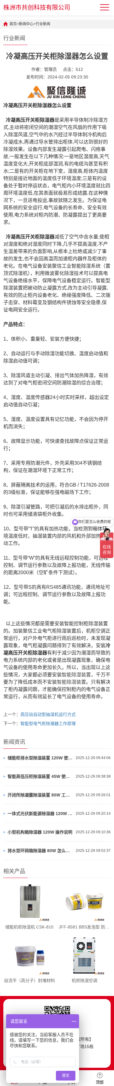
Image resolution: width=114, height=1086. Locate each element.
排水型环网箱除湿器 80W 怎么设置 (40, 850)
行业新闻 (43, 24)
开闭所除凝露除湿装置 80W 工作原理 (40, 795)
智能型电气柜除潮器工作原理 (48, 723)
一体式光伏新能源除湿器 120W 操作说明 (40, 813)
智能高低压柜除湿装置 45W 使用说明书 (40, 776)
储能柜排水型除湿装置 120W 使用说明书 (40, 757)
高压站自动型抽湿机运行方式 (48, 714)
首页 (13, 24)
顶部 (100, 1082)
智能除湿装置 (76, 674)
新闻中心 (26, 24)
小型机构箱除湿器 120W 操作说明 (40, 832)
